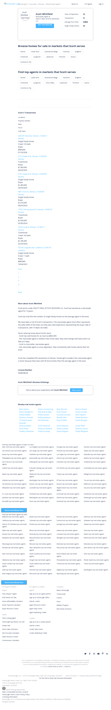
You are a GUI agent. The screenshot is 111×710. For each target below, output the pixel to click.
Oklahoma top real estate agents (13, 560)
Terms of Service (71, 676)
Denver (22, 52)
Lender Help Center (36, 629)
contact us (67, 666)
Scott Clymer (62, 412)
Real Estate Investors (64, 609)
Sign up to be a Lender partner (40, 622)
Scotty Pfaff (80, 426)
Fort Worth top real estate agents (68, 468)
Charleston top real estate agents (95, 494)
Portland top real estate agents (95, 462)
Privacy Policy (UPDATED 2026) (90, 676)
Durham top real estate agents (94, 501)
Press (58, 601)
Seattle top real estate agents (12, 468)
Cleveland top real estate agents (40, 494)
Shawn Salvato (62, 428)
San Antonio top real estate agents (14, 451)
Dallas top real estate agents (94, 451)
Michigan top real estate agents (68, 538)
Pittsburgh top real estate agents (95, 498)
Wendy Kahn (62, 417)
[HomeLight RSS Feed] (107, 653)
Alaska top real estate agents (39, 517)
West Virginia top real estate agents (14, 574)
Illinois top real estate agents (39, 530)
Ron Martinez (43, 420)
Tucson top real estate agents (94, 480)
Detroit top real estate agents (67, 498)
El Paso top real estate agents (67, 480)
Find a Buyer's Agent (9, 594)
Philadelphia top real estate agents (14, 458)
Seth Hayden (80, 415)
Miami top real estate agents (12, 474)
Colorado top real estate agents (40, 520)
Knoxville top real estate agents (13, 501)
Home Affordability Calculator (12, 601)
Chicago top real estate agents (67, 447)
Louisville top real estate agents (40, 488)
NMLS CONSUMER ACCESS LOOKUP (15, 692)
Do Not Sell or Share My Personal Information (55, 678)
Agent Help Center (35, 609)
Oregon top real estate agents (40, 560)
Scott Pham (23, 428)
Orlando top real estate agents (13, 480)
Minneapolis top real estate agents (41, 498)
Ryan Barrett (62, 409)
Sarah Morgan (81, 420)
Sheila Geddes (24, 415)
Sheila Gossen (43, 415)
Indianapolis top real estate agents (41, 462)
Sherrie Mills (62, 420)
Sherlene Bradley (45, 412)
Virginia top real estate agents (67, 570)
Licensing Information (9, 697)
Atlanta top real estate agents (94, 458)
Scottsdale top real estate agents (95, 468)
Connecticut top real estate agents (69, 520)
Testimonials (61, 594)
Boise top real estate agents (39, 501)
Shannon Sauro (81, 428)
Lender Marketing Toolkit (38, 633)
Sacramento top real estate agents (14, 484)
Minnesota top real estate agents (95, 538)
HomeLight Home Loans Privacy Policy (15, 694)
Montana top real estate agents (68, 544)
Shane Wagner (63, 431)
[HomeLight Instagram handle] (94, 653)
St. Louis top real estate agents (13, 494)
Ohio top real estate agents (93, 554)
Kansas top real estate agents (12, 534)
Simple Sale (6, 625)
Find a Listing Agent (9, 618)
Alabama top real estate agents (13, 517)
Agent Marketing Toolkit (37, 612)
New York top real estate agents (13, 447)
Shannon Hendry (26, 417)
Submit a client (34, 601)
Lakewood (49, 57)
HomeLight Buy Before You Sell (13, 622)
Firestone (66, 52)
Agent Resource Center (37, 605)
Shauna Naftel (25, 426)
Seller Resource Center (10, 637)
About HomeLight (63, 590)
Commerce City (25, 62)
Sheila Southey (44, 431)
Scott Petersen (63, 426)
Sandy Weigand (81, 431)
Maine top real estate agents (94, 534)
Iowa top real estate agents (93, 530)
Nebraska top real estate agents (95, 544)
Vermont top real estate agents (40, 570)
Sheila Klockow (81, 417)
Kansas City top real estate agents (41, 484)
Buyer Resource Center (10, 609)
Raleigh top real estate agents (94, 474)
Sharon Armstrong (45, 409)
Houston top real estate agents (95, 447)
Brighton (78, 52)
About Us (75, 4)
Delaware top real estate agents (95, 520)
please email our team (55, 666)
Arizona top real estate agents (67, 517)
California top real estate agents (13, 520)
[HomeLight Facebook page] (89, 653)
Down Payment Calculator (11, 605)
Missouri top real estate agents (40, 544)
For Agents (88, 4)
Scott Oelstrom (44, 426)
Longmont (37, 57)
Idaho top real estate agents (12, 530)
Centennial (24, 57)
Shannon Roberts (45, 428)
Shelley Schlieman (26, 431)
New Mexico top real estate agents (96, 548)
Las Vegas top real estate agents (68, 454)
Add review (76, 390)
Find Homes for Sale (9, 597)
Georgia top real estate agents (67, 524)
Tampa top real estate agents (67, 474)
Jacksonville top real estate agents (41, 458)
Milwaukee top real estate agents (14, 488)
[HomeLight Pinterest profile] (102, 653)
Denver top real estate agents (67, 458)
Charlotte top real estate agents (40, 454)
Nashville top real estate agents (95, 454)
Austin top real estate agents (12, 454)
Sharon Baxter (81, 409)
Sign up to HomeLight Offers (39, 597)
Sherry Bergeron (26, 412)
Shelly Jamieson (44, 417)
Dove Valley (50, 83)
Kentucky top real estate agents (40, 534)
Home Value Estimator (10, 629)
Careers (59, 598)
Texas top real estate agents (94, 564)
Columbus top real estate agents (68, 462)
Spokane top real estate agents (13, 498)
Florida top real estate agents (39, 524)
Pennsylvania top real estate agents (69, 560)
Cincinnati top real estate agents (68, 494)
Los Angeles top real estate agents (41, 447)
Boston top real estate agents (67, 484)
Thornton (62, 57)
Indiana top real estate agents (67, 530)
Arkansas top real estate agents (95, 517)
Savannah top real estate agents (68, 501)
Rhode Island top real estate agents (96, 560)
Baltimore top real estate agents (95, 484)
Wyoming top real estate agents (68, 574)
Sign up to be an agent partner (40, 594)
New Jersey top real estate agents (68, 548)
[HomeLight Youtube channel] (98, 653)
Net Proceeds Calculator (10, 633)
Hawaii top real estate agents (94, 524)
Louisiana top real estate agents (68, 534)
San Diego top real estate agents (41, 451)
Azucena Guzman (64, 415)
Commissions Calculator (10, 640)
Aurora (73, 57)
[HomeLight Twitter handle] (85, 653)
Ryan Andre (24, 409)
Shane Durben (81, 412)
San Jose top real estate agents (95, 488)
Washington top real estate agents (41, 480)
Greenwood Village (51, 52)
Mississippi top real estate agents (14, 544)
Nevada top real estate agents (13, 548)
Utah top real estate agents (11, 570)
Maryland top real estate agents (13, 538)
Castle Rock (35, 52)
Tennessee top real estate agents (68, 564)
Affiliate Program (63, 605)
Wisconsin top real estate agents (40, 574)
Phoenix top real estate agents (67, 451)
